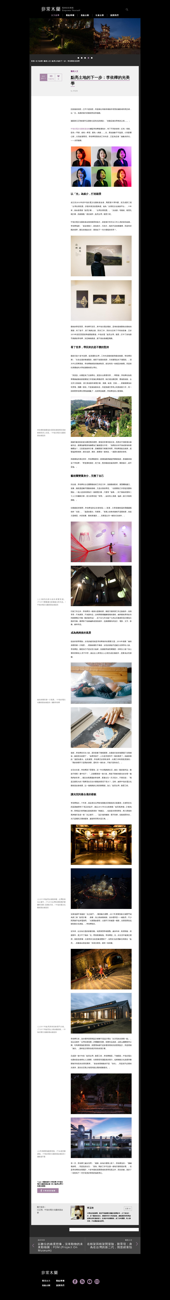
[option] (61, 36)
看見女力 (46, 1280)
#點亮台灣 (58, 1184)
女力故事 (39, 61)
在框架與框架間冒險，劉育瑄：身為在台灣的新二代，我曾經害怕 (109, 1244)
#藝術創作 (46, 1182)
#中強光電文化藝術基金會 (50, 1183)
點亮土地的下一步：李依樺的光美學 (66, 61)
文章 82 (128, 1208)
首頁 (33, 61)
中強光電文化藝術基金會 (80, 129)
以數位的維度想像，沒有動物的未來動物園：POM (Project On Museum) (60, 1245)
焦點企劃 (46, 1285)
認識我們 (60, 1285)
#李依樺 (53, 1182)
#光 (52, 1184)
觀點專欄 (60, 1280)
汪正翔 (40, 1209)
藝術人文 (47, 61)
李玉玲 (75, 91)
